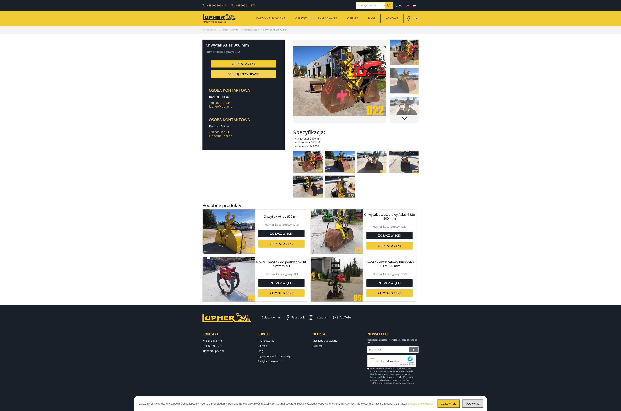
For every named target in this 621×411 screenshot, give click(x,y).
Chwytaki (235, 29)
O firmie (352, 18)
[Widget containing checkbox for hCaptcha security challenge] (391, 361)
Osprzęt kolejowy (251, 29)
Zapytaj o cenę (243, 64)
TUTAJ (373, 383)
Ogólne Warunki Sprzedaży (273, 356)
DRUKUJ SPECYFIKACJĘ (243, 74)
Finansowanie (327, 18)
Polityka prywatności (270, 361)
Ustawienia (472, 403)
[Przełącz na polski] (414, 5)
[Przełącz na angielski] (408, 5)
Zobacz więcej (281, 233)
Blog (371, 18)
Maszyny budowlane (270, 18)
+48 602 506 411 (216, 5)
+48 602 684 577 (245, 5)
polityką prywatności (419, 403)
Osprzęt (301, 18)
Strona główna (209, 29)
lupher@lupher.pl (221, 106)
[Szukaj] (389, 5)
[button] (404, 119)
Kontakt (392, 18)
